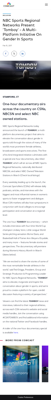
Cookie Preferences (25, 397)
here (16, 333)
